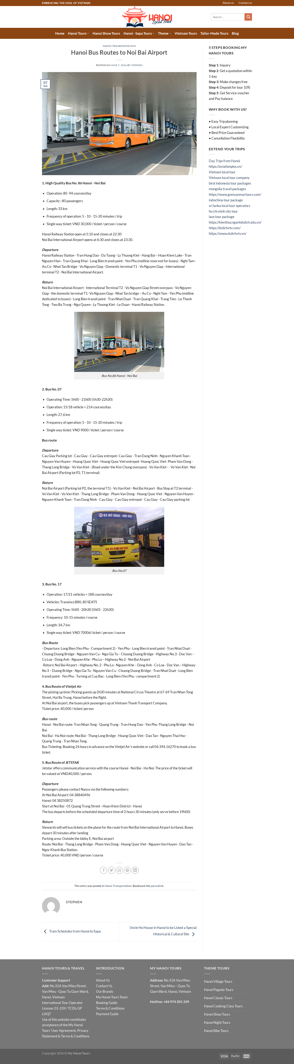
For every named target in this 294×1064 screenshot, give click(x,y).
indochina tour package (226, 200)
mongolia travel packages (227, 189)
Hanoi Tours (77, 33)
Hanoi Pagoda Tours (218, 990)
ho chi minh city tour (223, 211)
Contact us (245, 2)
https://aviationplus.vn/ (225, 166)
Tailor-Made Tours (214, 33)
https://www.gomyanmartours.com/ (235, 194)
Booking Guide (106, 1003)
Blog (235, 33)
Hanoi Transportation (119, 45)
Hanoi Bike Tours (216, 1031)
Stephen (137, 65)
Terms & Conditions (75, 1036)
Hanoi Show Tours (106, 33)
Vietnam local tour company (229, 178)
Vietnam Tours (186, 33)
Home (59, 33)
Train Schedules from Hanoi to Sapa (75, 931)
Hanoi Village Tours (218, 981)
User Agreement (63, 1030)
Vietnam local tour (222, 172)
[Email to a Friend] (119, 870)
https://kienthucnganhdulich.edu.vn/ (235, 222)
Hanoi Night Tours (217, 1022)
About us (228, 2)
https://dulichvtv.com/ (225, 228)
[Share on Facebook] (103, 870)
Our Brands (104, 991)
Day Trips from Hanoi (224, 161)
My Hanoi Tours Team (112, 997)
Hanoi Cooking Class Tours (223, 1006)
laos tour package (221, 217)
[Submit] (248, 17)
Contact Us (104, 986)
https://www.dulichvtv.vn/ (227, 233)
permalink (157, 885)
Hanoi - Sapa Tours (138, 33)
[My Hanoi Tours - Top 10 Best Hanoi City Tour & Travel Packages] (147, 17)
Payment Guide (107, 1014)
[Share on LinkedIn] (135, 870)
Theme (163, 33)
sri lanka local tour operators (229, 206)
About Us (103, 980)
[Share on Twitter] (111, 870)
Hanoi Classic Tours (218, 998)
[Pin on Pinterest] (127, 870)
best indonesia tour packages (230, 183)
